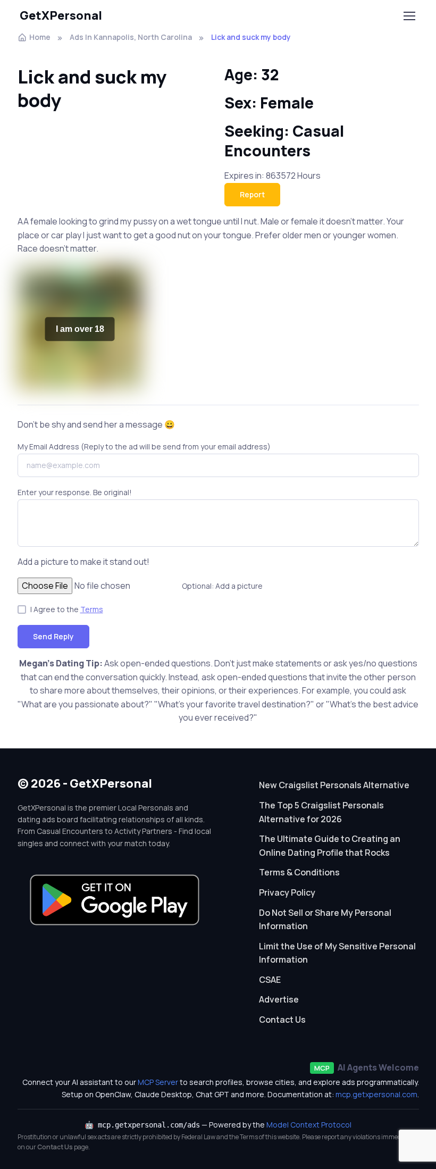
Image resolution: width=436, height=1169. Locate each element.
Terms (91, 609)
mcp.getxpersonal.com (376, 1094)
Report (252, 194)
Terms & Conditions (299, 872)
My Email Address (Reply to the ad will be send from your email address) (144, 446)
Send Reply (53, 636)
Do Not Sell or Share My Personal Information (325, 919)
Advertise (279, 999)
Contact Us (282, 1019)
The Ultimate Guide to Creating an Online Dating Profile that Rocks (329, 845)
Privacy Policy (287, 892)
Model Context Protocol (308, 1125)
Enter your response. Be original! (75, 492)
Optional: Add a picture (222, 586)
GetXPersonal (61, 15)
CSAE (270, 980)
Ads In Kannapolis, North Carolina (131, 37)
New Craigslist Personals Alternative (334, 785)
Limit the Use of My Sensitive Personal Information (337, 953)
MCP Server (158, 1082)
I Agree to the (66, 609)
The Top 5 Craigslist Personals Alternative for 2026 (321, 812)
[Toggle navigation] (409, 16)
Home (40, 37)
